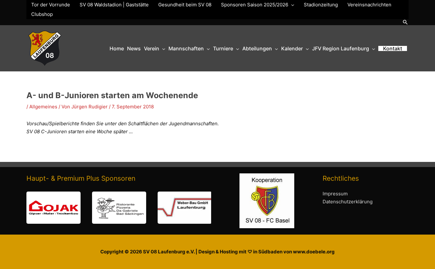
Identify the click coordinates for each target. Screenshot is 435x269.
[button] (405, 22)
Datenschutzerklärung (348, 202)
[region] (118, 207)
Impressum (335, 194)
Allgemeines (43, 107)
